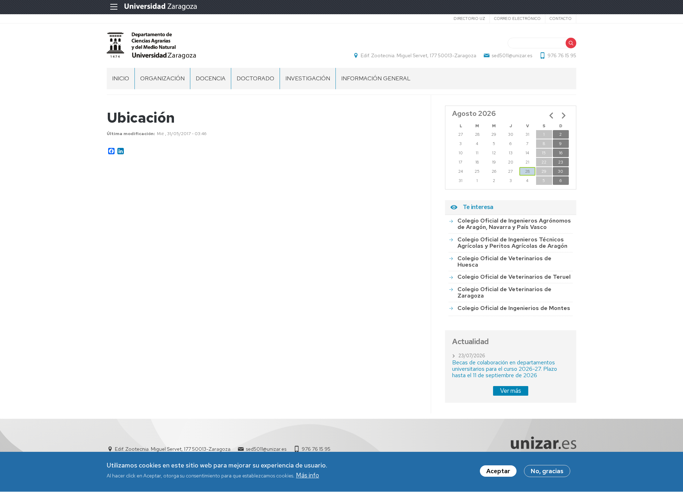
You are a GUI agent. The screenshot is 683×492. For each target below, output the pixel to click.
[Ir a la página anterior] (551, 115)
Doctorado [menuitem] (255, 78)
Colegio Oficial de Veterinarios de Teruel (514, 276)
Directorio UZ (469, 18)
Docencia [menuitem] (211, 78)
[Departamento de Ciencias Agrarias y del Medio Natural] (151, 45)
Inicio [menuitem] (120, 78)
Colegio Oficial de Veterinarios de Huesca (504, 261)
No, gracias (547, 471)
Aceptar (498, 471)
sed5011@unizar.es (512, 55)
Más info (307, 476)
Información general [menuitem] (376, 78)
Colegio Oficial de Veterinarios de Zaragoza (504, 292)
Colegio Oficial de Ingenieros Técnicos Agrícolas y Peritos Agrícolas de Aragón (512, 243)
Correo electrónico (517, 18)
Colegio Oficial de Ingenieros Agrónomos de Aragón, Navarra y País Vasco (514, 224)
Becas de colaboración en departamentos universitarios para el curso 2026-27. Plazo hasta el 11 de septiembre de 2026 (504, 369)
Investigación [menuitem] (307, 78)
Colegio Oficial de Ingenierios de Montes (513, 308)
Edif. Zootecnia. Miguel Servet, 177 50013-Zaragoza (418, 55)
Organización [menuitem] (162, 78)
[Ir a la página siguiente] (563, 115)
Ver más (510, 391)
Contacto (561, 18)
